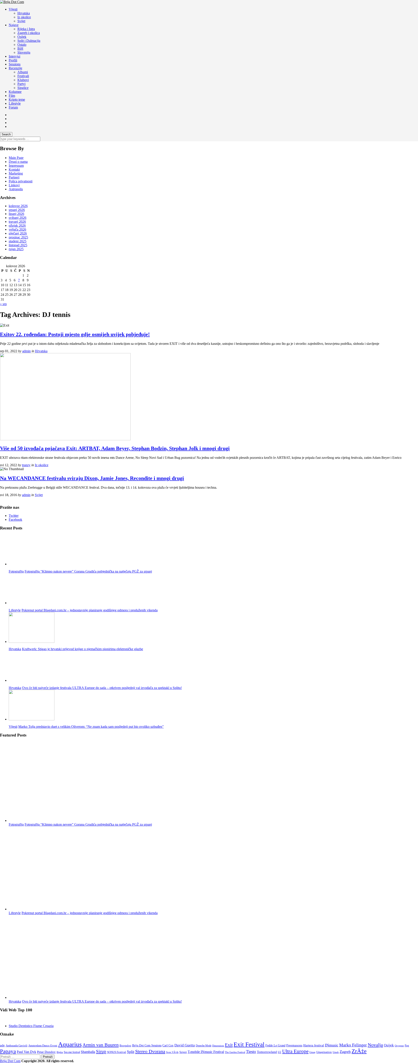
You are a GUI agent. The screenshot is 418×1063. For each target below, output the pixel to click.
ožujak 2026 (17, 225)
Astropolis (16, 189)
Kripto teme (17, 99)
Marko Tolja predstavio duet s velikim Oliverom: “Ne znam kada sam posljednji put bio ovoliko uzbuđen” (91, 726)
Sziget (183, 1052)
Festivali (23, 76)
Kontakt (14, 169)
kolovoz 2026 (18, 206)
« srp (3, 304)
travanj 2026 (17, 221)
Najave (14, 25)
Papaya (8, 1051)
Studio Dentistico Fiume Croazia (31, 1026)
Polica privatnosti (20, 181)
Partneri (14, 177)
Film (12, 95)
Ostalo (21, 44)
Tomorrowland (267, 1052)
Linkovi (14, 185)
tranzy (26, 465)
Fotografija (16, 571)
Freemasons (294, 1045)
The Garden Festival (235, 1052)
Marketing (16, 173)
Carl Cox (168, 1045)
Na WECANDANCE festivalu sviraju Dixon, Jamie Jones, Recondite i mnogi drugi (92, 478)
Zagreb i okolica (28, 33)
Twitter (14, 515)
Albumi (22, 72)
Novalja (375, 1045)
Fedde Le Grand (275, 1045)
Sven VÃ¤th (172, 1052)
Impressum (16, 165)
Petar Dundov (46, 1052)
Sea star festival (72, 1052)
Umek (336, 1052)
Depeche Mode (203, 1045)
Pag (407, 1045)
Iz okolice (24, 17)
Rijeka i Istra (26, 29)
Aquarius (70, 1044)
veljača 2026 (17, 229)
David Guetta (184, 1045)
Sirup (101, 1051)
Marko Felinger (353, 1045)
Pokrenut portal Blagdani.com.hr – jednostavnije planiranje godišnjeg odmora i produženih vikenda (90, 610)
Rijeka (60, 1052)
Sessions (14, 64)
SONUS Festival (116, 1052)
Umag (312, 1052)
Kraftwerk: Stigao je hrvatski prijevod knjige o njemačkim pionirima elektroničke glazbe (82, 649)
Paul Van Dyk (26, 1052)
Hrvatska (23, 13)
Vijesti (13, 9)
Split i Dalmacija (28, 41)
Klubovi (23, 80)
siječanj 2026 (18, 233)
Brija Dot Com (10, 1061)
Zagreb (345, 1051)
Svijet (21, 21)
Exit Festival (249, 1044)
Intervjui (14, 56)
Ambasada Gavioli (16, 1045)
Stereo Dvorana (150, 1051)
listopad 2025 (18, 245)
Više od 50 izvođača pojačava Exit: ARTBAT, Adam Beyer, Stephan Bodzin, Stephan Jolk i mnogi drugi (115, 448)
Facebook (15, 519)
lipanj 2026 (16, 214)
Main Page (16, 158)
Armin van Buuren (101, 1045)
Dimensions (218, 1045)
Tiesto (251, 1051)
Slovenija (23, 52)
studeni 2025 (17, 241)
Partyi (21, 84)
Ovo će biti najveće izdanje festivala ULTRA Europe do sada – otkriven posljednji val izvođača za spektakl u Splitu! (102, 688)
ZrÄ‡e (359, 1051)
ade (2, 1045)
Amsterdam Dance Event (42, 1045)
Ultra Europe (295, 1051)
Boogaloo (125, 1045)
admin (26, 351)
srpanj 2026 (17, 210)
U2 (279, 1052)
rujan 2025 (16, 249)
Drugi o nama (18, 161)
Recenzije (15, 68)
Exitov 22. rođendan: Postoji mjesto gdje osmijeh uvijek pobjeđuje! (75, 334)
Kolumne (15, 92)
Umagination (324, 1052)
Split (130, 1051)
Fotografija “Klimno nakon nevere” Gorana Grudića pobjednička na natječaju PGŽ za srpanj (88, 571)
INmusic (331, 1045)
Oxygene (399, 1045)
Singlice (23, 88)
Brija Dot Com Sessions (147, 1045)
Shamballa (88, 1052)
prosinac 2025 (18, 237)
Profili (13, 60)
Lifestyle (15, 103)
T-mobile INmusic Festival (206, 1052)
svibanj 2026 (17, 217)
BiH (20, 48)
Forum (13, 107)
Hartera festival (313, 1045)
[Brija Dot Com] (12, 2)
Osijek (21, 37)
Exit (229, 1045)
